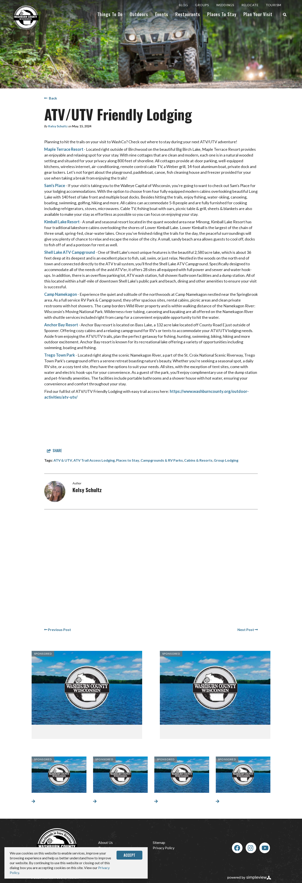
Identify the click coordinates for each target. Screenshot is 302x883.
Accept (129, 855)
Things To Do (110, 14)
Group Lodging (226, 460)
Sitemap (159, 842)
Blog (183, 5)
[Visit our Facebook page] (237, 848)
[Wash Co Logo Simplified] (26, 17)
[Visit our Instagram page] (250, 848)
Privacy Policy (163, 848)
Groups (202, 5)
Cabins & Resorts (198, 460)
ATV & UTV (63, 460)
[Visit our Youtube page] (265, 848)
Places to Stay (127, 460)
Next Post (246, 629)
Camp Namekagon (60, 294)
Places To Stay (221, 14)
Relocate (250, 5)
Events (161, 14)
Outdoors (139, 14)
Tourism (273, 5)
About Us (105, 842)
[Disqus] (151, 571)
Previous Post (59, 629)
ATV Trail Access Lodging (94, 460)
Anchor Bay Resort (61, 324)
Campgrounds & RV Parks (162, 460)
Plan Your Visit (258, 14)
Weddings (225, 5)
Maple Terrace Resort (63, 149)
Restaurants (187, 14)
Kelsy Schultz (58, 126)
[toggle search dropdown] (284, 14)
